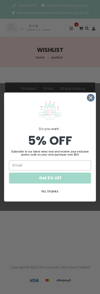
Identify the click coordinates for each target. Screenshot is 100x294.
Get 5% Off (50, 178)
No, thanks (50, 191)
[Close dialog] (90, 97)
